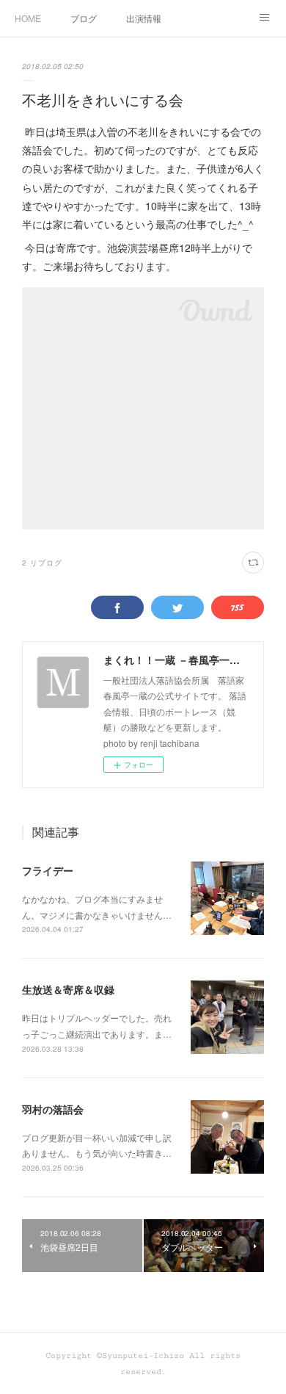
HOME (28, 18)
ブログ (83, 18)
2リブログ (42, 562)
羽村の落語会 (53, 1109)
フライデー (47, 870)
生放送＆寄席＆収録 (68, 989)
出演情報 (143, 18)
